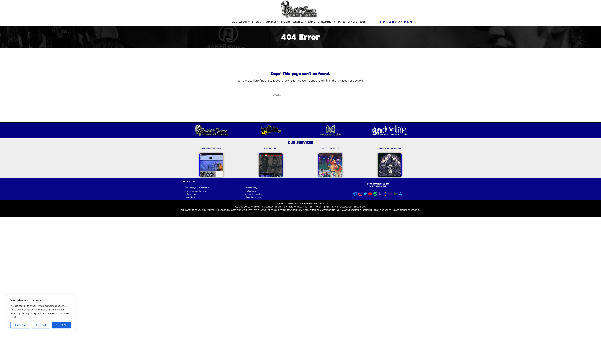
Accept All (61, 324)
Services (298, 21)
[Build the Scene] (299, 9)
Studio (285, 21)
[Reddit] (405, 22)
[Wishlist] (411, 22)
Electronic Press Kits (253, 194)
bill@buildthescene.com (353, 206)
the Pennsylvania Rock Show (197, 187)
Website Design (252, 187)
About (243, 21)
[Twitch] (408, 22)
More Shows (190, 197)
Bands (341, 21)
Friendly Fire (190, 194)
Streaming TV (326, 21)
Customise (20, 324)
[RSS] (396, 22)
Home (233, 21)
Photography (250, 190)
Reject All (41, 324)
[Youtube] (393, 22)
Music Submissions (253, 197)
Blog (363, 21)
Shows (256, 21)
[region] (40, 313)
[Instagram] (386, 22)
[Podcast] (399, 22)
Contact (271, 21)
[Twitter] (383, 22)
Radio (312, 21)
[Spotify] (389, 22)
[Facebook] (380, 22)
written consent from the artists (274, 206)
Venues (352, 21)
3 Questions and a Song (195, 190)
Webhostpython (234, 210)
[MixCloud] (402, 22)
